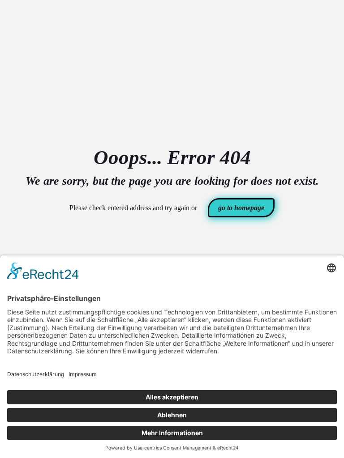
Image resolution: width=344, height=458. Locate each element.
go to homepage (241, 208)
